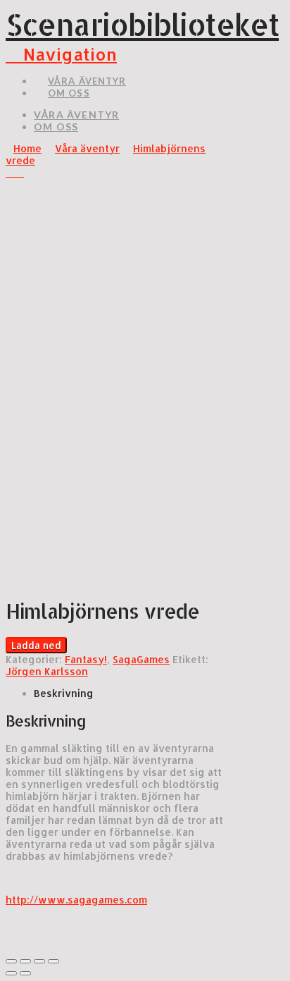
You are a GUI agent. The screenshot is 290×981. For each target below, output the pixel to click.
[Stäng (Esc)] (11, 961)
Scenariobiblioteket (142, 24)
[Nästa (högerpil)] (25, 973)
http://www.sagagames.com (76, 900)
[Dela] (25, 961)
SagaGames (141, 659)
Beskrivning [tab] (64, 693)
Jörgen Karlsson (47, 671)
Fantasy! (86, 659)
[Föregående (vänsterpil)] (11, 973)
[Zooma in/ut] (53, 961)
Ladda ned (36, 645)
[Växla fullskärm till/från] (39, 961)
